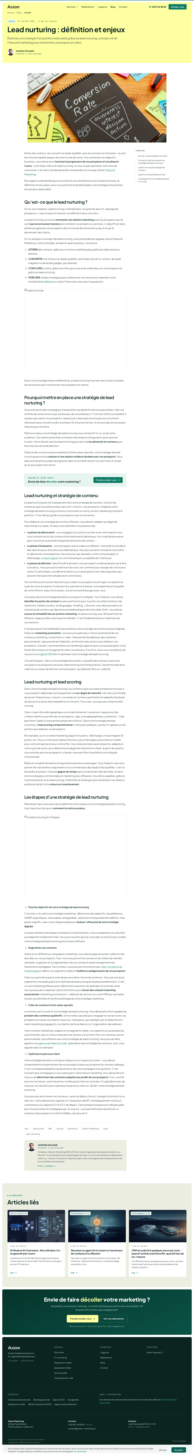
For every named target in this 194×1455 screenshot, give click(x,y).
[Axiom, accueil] (13, 6)
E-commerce (60, 1357)
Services (71, 6)
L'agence (102, 6)
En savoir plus (80, 1451)
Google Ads (73, 1399)
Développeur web (41, 1399)
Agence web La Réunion (65, 1404)
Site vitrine (59, 1352)
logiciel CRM (46, 654)
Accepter (178, 1450)
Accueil (10, 12)
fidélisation (50, 281)
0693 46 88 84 (159, 6)
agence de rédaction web (52, 1043)
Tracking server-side (63, 1378)
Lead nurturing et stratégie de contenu (151, 168)
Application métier (62, 1367)
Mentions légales (179, 1441)
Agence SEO (59, 1399)
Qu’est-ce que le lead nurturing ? (153, 156)
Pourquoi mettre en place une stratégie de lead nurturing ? (151, 161)
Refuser (163, 1450)
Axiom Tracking (154, 1352)
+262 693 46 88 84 (76, 1424)
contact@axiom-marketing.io (82, 1428)
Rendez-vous (177, 7)
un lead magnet (50, 558)
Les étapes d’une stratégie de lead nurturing (153, 180)
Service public (60, 1373)
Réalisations (88, 6)
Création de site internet (19, 1399)
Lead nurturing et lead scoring (151, 174)
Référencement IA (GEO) (40, 1404)
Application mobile (63, 1362)
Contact (123, 6)
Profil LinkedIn (45, 1166)
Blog (112, 6)
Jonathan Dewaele (48, 1144)
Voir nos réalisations (113, 1318)
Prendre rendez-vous (106, 480)
